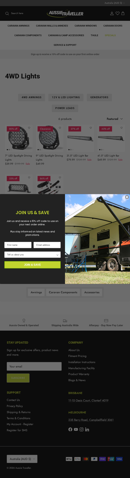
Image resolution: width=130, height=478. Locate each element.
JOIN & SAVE (32, 264)
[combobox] (31, 255)
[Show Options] (57, 255)
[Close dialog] (127, 197)
